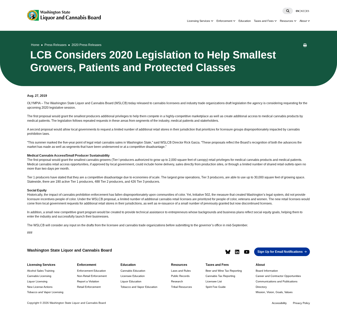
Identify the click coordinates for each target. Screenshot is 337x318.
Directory (261, 286)
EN (297, 11)
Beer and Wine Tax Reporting (224, 270)
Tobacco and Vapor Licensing (45, 292)
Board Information (267, 270)
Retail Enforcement (89, 286)
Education (245, 20)
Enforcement (224, 20)
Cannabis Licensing (39, 275)
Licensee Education (133, 275)
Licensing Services (198, 20)
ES (307, 11)
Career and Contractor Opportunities (278, 275)
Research (177, 281)
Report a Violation (88, 281)
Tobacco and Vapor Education (139, 286)
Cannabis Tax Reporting (220, 275)
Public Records (180, 275)
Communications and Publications (276, 281)
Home (35, 45)
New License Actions (39, 286)
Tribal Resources (181, 286)
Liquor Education (131, 281)
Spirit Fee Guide (216, 286)
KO (302, 11)
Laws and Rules (181, 270)
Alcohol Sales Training (40, 270)
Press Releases (55, 45)
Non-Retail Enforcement (92, 275)
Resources (286, 20)
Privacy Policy (301, 303)
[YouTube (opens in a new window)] (246, 252)
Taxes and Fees (264, 20)
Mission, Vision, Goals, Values (274, 292)
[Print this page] (305, 45)
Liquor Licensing (37, 281)
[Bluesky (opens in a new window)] (228, 252)
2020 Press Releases (86, 45)
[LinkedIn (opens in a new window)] (237, 252)
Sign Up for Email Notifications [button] (280, 251)
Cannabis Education (133, 270)
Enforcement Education (91, 270)
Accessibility (279, 303)
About (303, 20)
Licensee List (214, 281)
